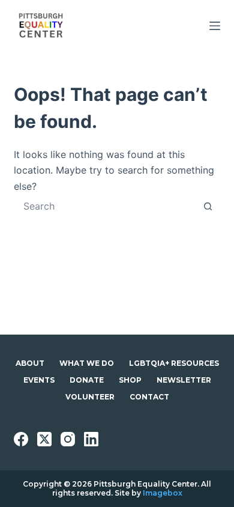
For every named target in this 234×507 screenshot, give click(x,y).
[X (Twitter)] (44, 439)
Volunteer (90, 396)
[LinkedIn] (91, 439)
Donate (87, 379)
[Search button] (208, 206)
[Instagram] (68, 439)
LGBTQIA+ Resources (174, 363)
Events (39, 379)
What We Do (86, 363)
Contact (149, 396)
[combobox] (105, 206)
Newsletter (184, 379)
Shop (130, 379)
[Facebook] (21, 439)
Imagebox (162, 492)
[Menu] (214, 25)
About (30, 363)
